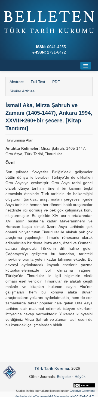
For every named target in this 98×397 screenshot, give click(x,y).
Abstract (17, 82)
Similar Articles (22, 91)
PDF (56, 82)
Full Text (38, 82)
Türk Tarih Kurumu (52, 368)
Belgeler (64, 376)
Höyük (80, 376)
